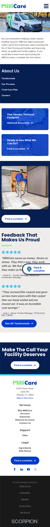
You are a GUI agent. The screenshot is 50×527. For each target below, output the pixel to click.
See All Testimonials (17, 323)
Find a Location (14, 218)
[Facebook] (14, 469)
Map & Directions (25, 398)
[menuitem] (25, 78)
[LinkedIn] (21, 469)
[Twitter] (35, 469)
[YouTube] (28, 469)
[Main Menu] (46, 6)
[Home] (14, 6)
